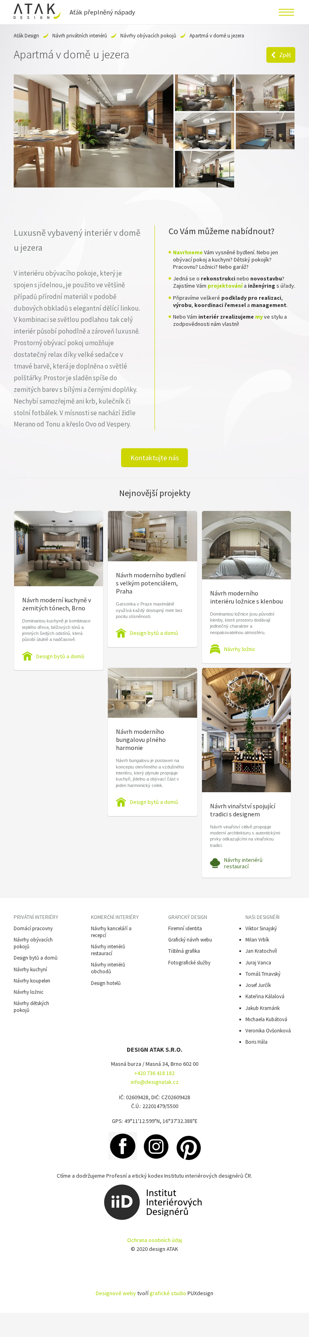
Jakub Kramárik (262, 1008)
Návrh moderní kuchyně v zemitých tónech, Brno (56, 604)
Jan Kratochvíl (261, 951)
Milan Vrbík (257, 939)
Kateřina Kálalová (264, 996)
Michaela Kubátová (266, 1019)
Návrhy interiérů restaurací (243, 863)
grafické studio (168, 1293)
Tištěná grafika (184, 951)
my (259, 316)
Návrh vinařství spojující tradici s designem (242, 810)
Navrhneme (188, 252)
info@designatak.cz (155, 1082)
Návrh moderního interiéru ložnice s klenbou (246, 597)
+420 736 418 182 (154, 1073)
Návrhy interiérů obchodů (108, 968)
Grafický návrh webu (190, 939)
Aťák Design (26, 35)
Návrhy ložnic (239, 649)
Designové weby (116, 1293)
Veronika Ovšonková (268, 1030)
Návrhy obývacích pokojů (148, 35)
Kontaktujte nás (154, 457)
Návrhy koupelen (32, 980)
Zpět (285, 55)
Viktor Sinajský (261, 928)
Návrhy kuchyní (30, 969)
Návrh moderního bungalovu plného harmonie (141, 739)
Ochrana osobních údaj (154, 1240)
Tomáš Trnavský (262, 973)
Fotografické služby (189, 962)
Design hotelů (106, 983)
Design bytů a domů (60, 656)
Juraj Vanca (258, 962)
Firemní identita (185, 928)
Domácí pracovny (33, 928)
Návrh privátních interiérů (79, 35)
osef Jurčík (259, 985)
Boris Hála (256, 1041)
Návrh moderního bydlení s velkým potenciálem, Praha (150, 583)
